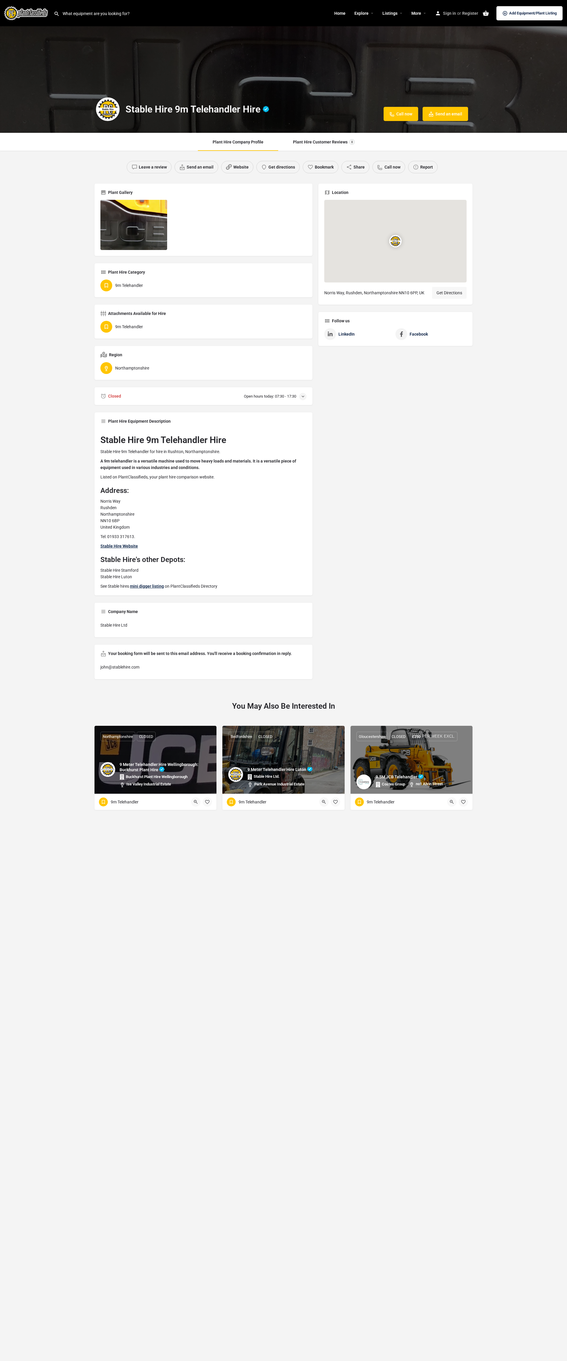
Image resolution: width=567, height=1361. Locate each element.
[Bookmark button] (207, 802)
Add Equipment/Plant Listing (533, 13)
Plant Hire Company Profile (238, 142)
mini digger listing (147, 586)
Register (470, 13)
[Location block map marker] (395, 241)
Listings (389, 13)
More (416, 13)
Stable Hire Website (119, 546)
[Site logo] (26, 12)
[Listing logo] (108, 109)
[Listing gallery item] (133, 225)
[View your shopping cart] (486, 13)
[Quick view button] (196, 802)
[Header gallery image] (283, 66)
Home (340, 13)
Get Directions (449, 292)
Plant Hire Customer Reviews (323, 142)
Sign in (449, 13)
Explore (361, 13)
